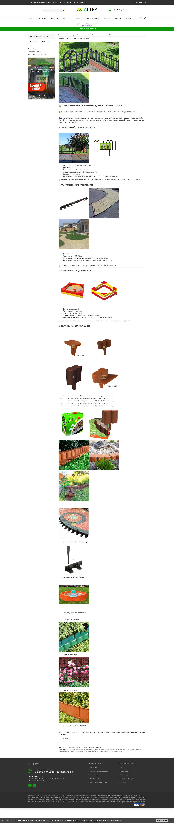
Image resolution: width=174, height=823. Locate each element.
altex (94, 747)
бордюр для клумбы (82, 752)
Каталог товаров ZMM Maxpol (86, 35)
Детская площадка (116, 752)
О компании (94, 767)
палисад (61, 752)
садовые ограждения (107, 750)
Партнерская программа (128, 778)
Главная (80, 29)
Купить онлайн (65, 738)
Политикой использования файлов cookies (109, 820)
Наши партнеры (95, 778)
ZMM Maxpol (79, 750)
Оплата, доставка (96, 775)
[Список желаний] (141, 18)
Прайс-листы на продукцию (99, 771)
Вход (121, 767)
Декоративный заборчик (92, 750)
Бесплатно (123, 782)
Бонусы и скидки (125, 775)
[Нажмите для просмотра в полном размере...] (74, 71)
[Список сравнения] (145, 18)
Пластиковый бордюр (122, 750)
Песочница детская (136, 750)
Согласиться (162, 820)
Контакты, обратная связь (98, 782)
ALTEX (33, 764)
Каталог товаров (70, 35)
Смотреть (42, 95)
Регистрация (124, 771)
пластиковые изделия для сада (99, 752)
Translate (43, 54)
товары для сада (69, 752)
